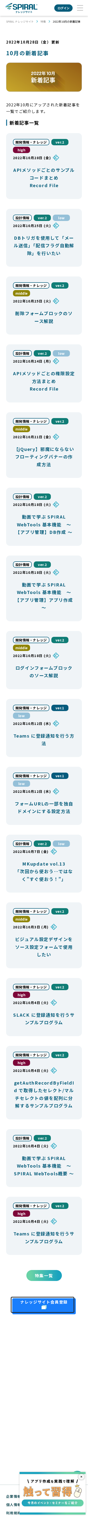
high (21, 149)
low (61, 217)
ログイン (63, 8)
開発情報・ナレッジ (31, 142)
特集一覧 (44, 1275)
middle (21, 293)
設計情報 (22, 217)
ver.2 (59, 142)
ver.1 (59, 707)
